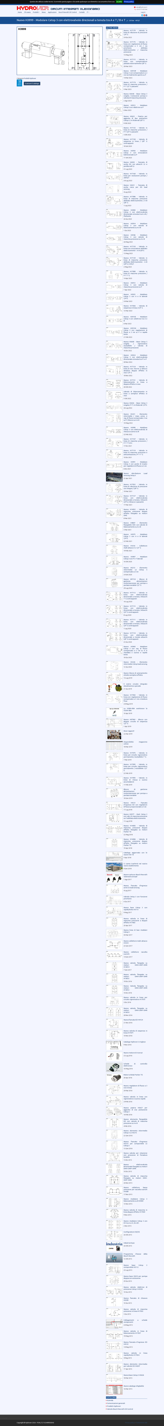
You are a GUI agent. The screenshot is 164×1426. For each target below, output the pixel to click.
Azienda (110, 1400)
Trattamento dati (141, 1423)
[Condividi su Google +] (144, 15)
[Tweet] (142, 15)
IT (87, 12)
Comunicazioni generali (116, 1403)
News (44, 12)
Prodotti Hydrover (30, 78)
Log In (143, 12)
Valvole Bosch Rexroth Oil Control (120, 1409)
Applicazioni (52, 12)
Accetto (119, 2)
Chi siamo (27, 12)
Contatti (82, 12)
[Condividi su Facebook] (146, 15)
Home (20, 12)
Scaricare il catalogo (32, 83)
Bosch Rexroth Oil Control (68, 12)
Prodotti (35, 12)
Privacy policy (129, 2)
